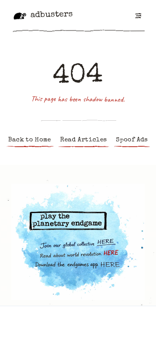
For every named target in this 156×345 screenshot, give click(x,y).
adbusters (51, 15)
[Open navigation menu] (138, 15)
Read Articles (83, 140)
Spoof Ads (132, 140)
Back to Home (29, 140)
